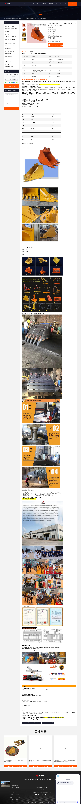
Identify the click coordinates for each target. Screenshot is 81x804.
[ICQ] (17, 82)
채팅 (73, 3)
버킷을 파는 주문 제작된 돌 (48, 722)
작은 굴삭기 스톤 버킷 (27, 722)
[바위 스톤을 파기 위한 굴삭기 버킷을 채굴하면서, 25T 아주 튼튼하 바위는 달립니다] (15, 747)
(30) (10, 51)
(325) (9, 66)
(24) (10, 40)
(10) (8, 61)
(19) (8, 34)
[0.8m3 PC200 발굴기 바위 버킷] (40, 747)
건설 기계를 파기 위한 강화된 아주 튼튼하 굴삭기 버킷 (65, 761)
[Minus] (78, 776)
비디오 (33, 3)
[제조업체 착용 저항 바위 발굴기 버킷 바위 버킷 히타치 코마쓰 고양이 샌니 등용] (36, 33)
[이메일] (14, 82)
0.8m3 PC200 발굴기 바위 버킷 (39, 760)
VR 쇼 (38, 3)
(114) (9, 31)
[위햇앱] (11, 82)
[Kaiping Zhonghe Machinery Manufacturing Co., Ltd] (7, 3)
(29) (9, 45)
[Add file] (57, 802)
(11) (10, 36)
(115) (10, 43)
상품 (7, 18)
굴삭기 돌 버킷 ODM (37, 722)
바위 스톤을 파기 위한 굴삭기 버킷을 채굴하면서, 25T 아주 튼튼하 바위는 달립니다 (14, 761)
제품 (28, 3)
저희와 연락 (51, 3)
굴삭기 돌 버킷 (12, 18)
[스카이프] (9, 82)
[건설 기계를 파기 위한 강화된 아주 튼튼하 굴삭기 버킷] (65, 747)
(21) (9, 48)
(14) (10, 58)
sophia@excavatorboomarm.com (60, 0)
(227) (11, 28)
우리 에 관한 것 (44, 3)
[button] (24, 41)
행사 (57, 3)
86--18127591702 (73, 0)
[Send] (78, 802)
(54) (11, 53)
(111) (9, 26)
